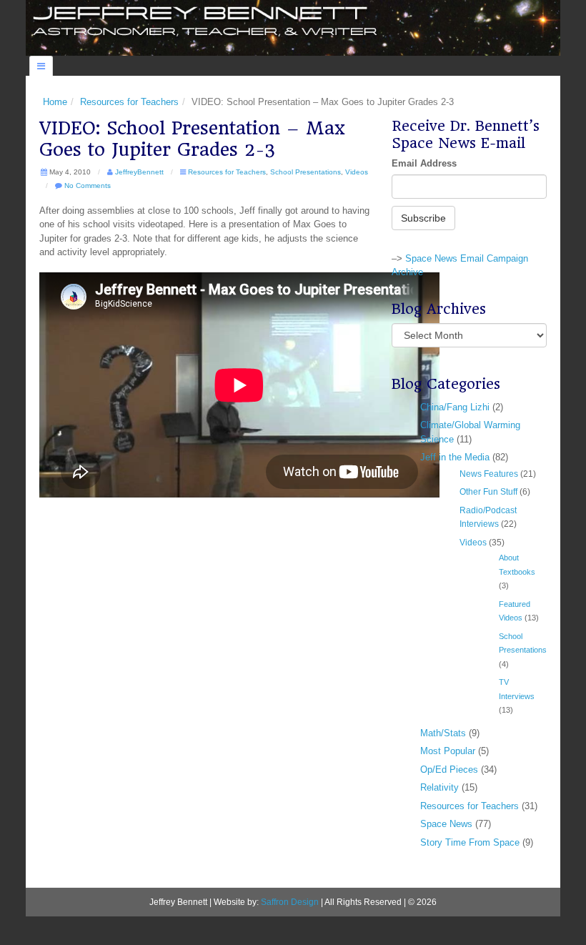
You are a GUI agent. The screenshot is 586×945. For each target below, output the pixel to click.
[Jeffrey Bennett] (293, 26)
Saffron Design (290, 901)
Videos (356, 172)
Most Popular (447, 751)
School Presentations (305, 172)
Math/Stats (443, 733)
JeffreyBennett (139, 172)
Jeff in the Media (455, 457)
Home (55, 102)
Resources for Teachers (129, 102)
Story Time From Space (470, 842)
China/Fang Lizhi (455, 407)
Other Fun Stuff (488, 491)
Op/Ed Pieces (449, 769)
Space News (446, 823)
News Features (489, 473)
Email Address (424, 163)
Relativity (439, 787)
